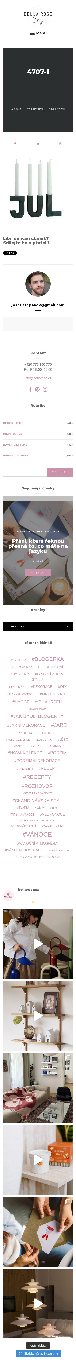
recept (49, 768)
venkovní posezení (24, 826)
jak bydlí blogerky (38, 716)
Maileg (20, 745)
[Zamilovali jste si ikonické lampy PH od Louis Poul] (38, 1303)
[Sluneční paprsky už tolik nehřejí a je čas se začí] (38, 1160)
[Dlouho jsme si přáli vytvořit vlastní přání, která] (38, 1232)
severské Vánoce (38, 793)
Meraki (37, 746)
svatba (24, 807)
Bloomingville (27, 667)
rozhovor (38, 786)
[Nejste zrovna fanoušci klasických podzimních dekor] (38, 1016)
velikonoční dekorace (38, 820)
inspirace (38, 708)
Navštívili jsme (15, 444)
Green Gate (54, 694)
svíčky (40, 807)
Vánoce (39, 834)
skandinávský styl (38, 800)
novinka (54, 745)
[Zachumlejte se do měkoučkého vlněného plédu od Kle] (38, 1088)
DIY (63, 686)
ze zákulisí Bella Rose (39, 857)
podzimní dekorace (38, 760)
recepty (38, 777)
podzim (58, 752)
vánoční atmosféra (38, 843)
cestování (17, 687)
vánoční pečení (59, 850)
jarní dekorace (27, 725)
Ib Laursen (50, 702)
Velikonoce (53, 814)
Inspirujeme (13, 434)
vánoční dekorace (25, 850)
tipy (54, 807)
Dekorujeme (13, 423)
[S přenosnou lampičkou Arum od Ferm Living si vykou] (38, 944)
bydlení (55, 667)
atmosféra (19, 660)
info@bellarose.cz (38, 378)
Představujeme (15, 455)
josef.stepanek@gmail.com (38, 305)
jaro (60, 725)
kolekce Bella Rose (38, 733)
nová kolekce (26, 752)
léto (63, 739)
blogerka (49, 659)
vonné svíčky (53, 825)
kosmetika (44, 739)
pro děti (26, 768)
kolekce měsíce (19, 739)
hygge (22, 701)
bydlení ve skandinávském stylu (38, 676)
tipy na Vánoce (22, 814)
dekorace (42, 687)
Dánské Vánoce (21, 694)
